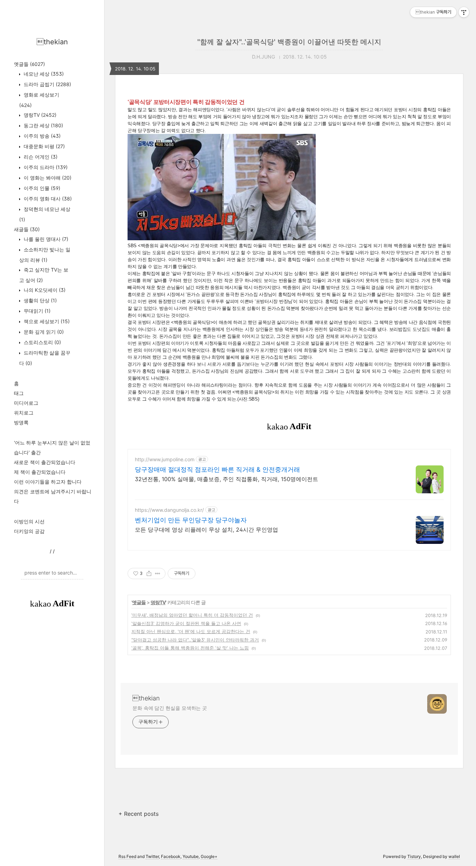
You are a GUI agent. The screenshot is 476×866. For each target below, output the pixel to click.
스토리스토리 (41, 342)
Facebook (171, 856)
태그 (19, 393)
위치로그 (23, 413)
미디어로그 (26, 403)
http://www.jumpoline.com (164, 459)
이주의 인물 (41, 188)
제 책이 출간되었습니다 (40, 472)
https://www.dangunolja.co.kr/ (169, 510)
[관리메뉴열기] (464, 12)
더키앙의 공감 (29, 531)
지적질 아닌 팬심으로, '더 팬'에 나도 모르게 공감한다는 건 (190, 631)
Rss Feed (127, 856)
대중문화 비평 (43, 146)
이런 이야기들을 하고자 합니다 (48, 482)
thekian (52, 42)
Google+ (209, 856)
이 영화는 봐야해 (46, 178)
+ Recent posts (138, 813)
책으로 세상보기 (46, 321)
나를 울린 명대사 (45, 239)
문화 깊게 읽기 (43, 332)
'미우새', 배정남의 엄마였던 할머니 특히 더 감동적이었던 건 (192, 615)
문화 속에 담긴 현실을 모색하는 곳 (169, 708)
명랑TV (39, 115)
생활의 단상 (39, 300)
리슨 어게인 (39, 157)
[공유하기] (149, 573)
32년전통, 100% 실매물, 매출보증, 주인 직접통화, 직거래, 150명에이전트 (226, 479)
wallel (454, 856)
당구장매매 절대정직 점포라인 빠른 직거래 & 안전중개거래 (217, 469)
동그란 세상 (42, 125)
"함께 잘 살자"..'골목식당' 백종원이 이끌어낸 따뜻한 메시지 (289, 42)
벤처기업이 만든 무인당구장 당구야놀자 (191, 520)
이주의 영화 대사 (47, 199)
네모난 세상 (43, 74)
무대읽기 (36, 311)
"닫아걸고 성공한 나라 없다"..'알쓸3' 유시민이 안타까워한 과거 (195, 640)
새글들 (27, 229)
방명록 (21, 422)
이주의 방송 (41, 136)
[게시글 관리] (157, 573)
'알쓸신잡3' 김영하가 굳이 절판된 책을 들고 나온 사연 (186, 623)
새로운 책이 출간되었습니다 (44, 462)
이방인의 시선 (29, 521)
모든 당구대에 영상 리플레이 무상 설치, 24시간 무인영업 (206, 529)
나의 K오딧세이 (44, 290)
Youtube (191, 856)
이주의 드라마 (45, 167)
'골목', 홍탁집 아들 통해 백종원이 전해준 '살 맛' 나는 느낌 (190, 648)
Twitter (152, 856)
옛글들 (29, 64)
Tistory (414, 856)
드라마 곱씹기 (46, 84)
